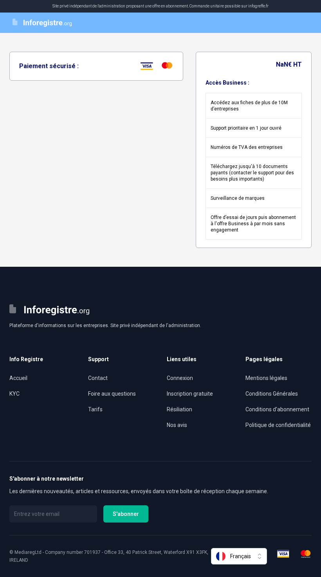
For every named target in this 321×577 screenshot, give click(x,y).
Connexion (180, 378)
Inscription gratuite (190, 394)
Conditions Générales (271, 394)
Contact (98, 378)
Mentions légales (266, 378)
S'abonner (126, 514)
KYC (14, 394)
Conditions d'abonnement (277, 409)
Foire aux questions (112, 394)
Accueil (18, 378)
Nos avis (177, 425)
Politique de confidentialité (278, 425)
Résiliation (179, 409)
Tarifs (95, 409)
